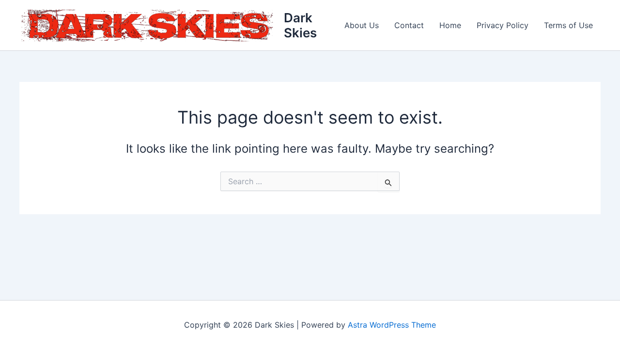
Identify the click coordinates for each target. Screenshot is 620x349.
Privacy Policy (502, 25)
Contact (409, 25)
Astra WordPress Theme (392, 325)
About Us (361, 25)
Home (450, 25)
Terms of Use (568, 25)
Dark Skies (300, 25)
